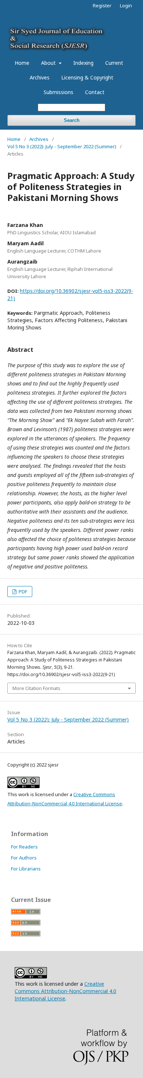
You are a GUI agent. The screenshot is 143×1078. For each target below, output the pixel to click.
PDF (22, 591)
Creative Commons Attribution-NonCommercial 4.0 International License (65, 991)
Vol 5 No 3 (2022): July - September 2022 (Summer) (61, 146)
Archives (40, 77)
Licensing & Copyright (87, 77)
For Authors (24, 857)
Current (114, 62)
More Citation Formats (36, 688)
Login (126, 5)
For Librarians (26, 868)
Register (102, 5)
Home (22, 62)
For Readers (24, 846)
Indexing (83, 62)
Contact (94, 92)
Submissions (58, 92)
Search (72, 120)
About (49, 62)
